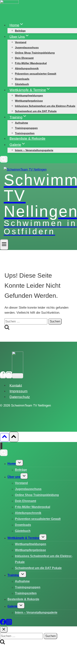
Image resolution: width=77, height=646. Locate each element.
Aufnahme (21, 122)
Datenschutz (20, 397)
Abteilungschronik (27, 68)
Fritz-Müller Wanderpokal (31, 63)
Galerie (12, 606)
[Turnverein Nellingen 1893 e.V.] (17, 375)
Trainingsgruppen (26, 127)
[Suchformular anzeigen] (3, 159)
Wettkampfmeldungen (29, 95)
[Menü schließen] (1, 445)
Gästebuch (22, 84)
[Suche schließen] (3, 629)
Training (13, 575)
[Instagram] (9, 375)
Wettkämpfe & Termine (23, 538)
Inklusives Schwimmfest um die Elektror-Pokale (45, 105)
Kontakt (16, 385)
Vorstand (20, 42)
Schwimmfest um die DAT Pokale (36, 111)
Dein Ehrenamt (24, 57)
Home (11, 463)
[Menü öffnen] (4, 244)
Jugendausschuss (27, 47)
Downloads (22, 78)
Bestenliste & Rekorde (27, 138)
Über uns (14, 477)
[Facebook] (3, 375)
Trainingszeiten (25, 133)
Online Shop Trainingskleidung (35, 52)
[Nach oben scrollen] (4, 437)
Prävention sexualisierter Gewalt (35, 73)
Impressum (18, 391)
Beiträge (20, 30)
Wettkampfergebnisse (29, 100)
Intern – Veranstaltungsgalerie (34, 150)
